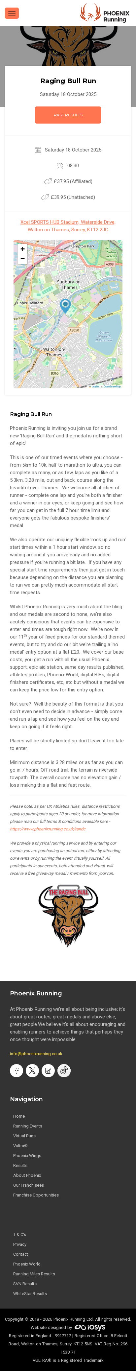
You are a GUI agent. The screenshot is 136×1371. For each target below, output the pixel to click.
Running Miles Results (34, 1273)
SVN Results (25, 1283)
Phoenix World (27, 1264)
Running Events (27, 1126)
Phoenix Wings (27, 1155)
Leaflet (95, 386)
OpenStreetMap (112, 386)
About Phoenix (27, 1175)
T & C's (19, 1234)
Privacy (19, 1244)
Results (20, 1165)
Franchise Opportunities (36, 1195)
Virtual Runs (24, 1135)
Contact (20, 1254)
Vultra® (20, 1145)
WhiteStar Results (30, 1293)
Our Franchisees (28, 1185)
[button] (65, 306)
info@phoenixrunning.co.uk (36, 1053)
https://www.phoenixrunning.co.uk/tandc (47, 828)
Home (19, 1116)
